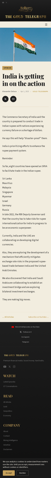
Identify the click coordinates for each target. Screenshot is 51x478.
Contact (6, 436)
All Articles (7, 402)
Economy (7, 415)
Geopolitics (7, 411)
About (5, 431)
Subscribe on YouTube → (38, 317)
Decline (22, 473)
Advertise (6, 445)
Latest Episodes (9, 382)
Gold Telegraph (40, 91)
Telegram (25, 342)
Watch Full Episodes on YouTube (27, 327)
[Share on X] (5, 99)
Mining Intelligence (10, 440)
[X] (6, 2)
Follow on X (27, 332)
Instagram (25, 337)
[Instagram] (14, 366)
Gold (5, 406)
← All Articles (8, 317)
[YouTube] (3, 2)
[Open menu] (46, 24)
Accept (9, 473)
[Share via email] (13, 99)
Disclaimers (7, 449)
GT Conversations (10, 386)
